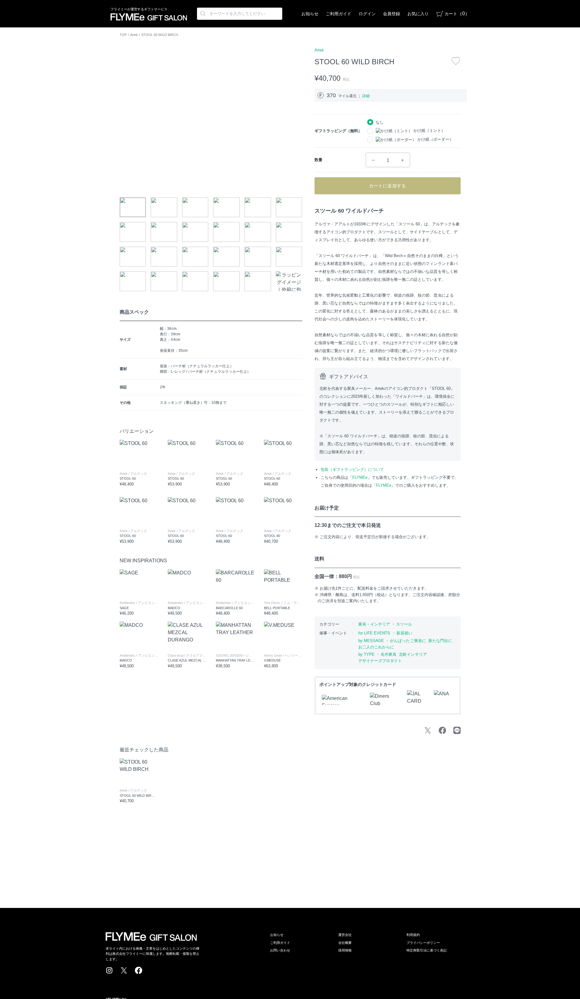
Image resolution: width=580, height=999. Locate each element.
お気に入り (418, 13)
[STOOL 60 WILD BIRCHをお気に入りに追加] (456, 61)
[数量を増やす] (402, 160)
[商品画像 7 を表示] (133, 232)
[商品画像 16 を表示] (226, 257)
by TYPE (366, 654)
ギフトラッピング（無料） (338, 131)
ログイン (367, 13)
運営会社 (345, 935)
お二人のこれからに (376, 647)
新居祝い (404, 633)
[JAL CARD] (417, 700)
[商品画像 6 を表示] (289, 207)
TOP (123, 35)
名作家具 (388, 654)
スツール (404, 624)
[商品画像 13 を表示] (133, 257)
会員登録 (391, 13)
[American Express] (342, 700)
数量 (318, 159)
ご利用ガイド (338, 13)
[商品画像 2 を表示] (164, 207)
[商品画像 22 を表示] (226, 281)
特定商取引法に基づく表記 (426, 950)
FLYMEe (359, 477)
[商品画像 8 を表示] (164, 232)
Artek (134, 35)
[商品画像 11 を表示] (257, 232)
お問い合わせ (280, 950)
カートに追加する (387, 185)
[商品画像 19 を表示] (133, 281)
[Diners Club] (385, 700)
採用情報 (345, 950)
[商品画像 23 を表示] (257, 281)
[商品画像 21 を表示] (195, 281)
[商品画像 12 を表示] (289, 232)
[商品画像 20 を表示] (164, 281)
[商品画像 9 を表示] (195, 232)
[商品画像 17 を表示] (257, 257)
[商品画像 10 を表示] (226, 232)
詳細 (366, 96)
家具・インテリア (374, 624)
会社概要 (345, 942)
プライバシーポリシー (423, 942)
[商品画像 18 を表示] (289, 257)
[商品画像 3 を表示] (195, 207)
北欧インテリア (413, 654)
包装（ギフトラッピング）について (352, 469)
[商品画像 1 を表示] (133, 207)
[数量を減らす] (373, 160)
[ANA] (443, 700)
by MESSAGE (371, 640)
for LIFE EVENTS (374, 633)
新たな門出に (440, 640)
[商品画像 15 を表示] (195, 257)
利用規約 (413, 935)
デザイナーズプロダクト (380, 660)
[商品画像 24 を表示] (289, 281)
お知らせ (309, 13)
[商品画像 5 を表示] (257, 207)
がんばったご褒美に (408, 640)
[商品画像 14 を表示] (164, 257)
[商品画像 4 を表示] (226, 207)
